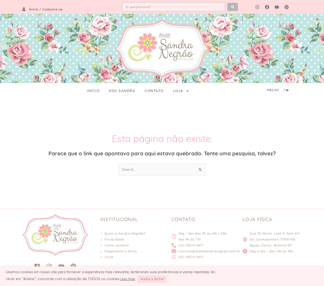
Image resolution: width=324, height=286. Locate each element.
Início (93, 90)
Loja (178, 90)
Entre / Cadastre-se (46, 9)
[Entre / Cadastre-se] (24, 9)
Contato (154, 90)
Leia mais (127, 279)
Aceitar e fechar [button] (152, 279)
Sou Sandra (122, 90)
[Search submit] (232, 7)
